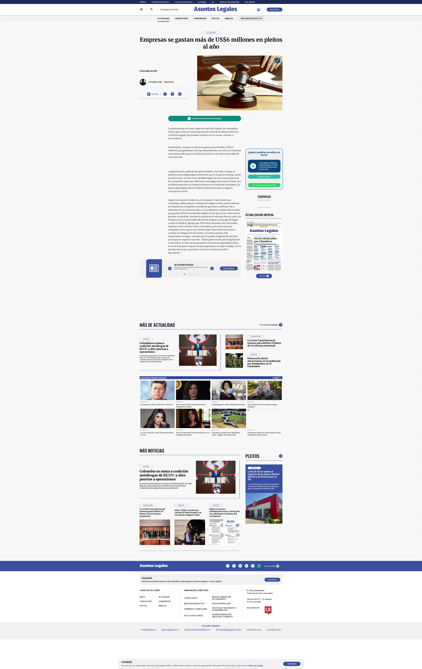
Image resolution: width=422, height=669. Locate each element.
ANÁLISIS (229, 18)
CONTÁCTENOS (190, 598)
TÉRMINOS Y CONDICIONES (195, 609)
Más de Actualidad (157, 325)
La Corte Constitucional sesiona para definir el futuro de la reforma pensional (264, 343)
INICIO (142, 597)
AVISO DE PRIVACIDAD (221, 603)
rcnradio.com (274, 629)
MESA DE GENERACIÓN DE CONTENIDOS (221, 598)
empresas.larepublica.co (197, 629)
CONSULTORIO (181, 18)
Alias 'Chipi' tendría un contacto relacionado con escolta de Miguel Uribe (188, 512)
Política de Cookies (255, 666)
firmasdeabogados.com (228, 629)
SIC (213, 2)
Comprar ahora (264, 177)
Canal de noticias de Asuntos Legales (207, 118)
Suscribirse (274, 9)
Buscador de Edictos (251, 18)
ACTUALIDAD (163, 18)
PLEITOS (215, 18)
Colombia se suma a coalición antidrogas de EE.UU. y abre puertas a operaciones (154, 347)
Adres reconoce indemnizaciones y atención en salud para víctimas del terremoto (224, 512)
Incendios (202, 2)
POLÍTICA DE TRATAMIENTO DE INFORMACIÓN (224, 609)
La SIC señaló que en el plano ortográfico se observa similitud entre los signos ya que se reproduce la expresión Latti (263, 486)
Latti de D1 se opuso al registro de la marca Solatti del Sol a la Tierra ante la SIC (263, 475)
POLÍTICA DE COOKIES (193, 616)
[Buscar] (151, 9)
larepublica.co (148, 629)
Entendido (292, 664)
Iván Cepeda (250, 2)
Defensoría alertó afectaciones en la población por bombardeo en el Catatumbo (264, 362)
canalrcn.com (254, 629)
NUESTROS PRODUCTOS (194, 603)
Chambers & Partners (160, 2)
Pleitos (252, 456)
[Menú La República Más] (141, 9)
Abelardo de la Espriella (229, 2)
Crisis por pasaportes (184, 2)
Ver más (262, 276)
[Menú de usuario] (258, 9)
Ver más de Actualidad (268, 325)
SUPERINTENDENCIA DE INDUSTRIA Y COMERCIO (222, 615)
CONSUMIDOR (200, 18)
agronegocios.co (170, 629)
